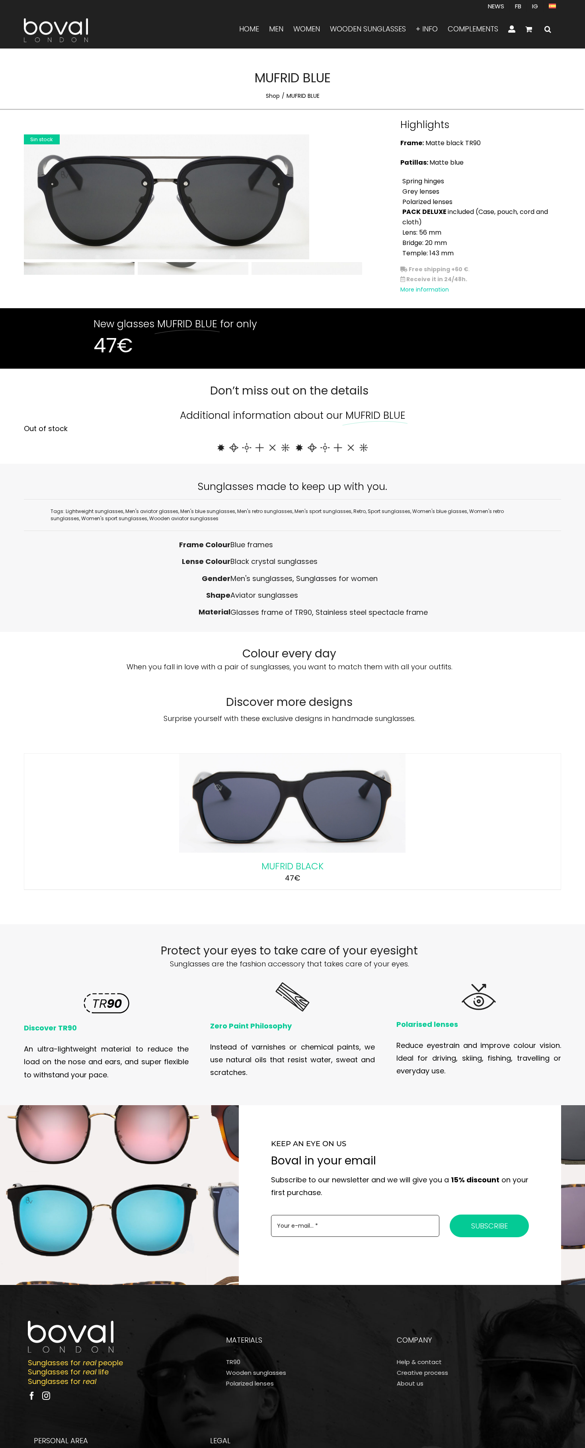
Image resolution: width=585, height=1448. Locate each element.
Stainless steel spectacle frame (372, 612)
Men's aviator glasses (151, 511)
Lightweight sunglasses (94, 511)
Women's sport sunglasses (114, 518)
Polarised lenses (427, 1024)
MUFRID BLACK (292, 866)
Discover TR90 (50, 1028)
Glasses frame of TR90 (271, 612)
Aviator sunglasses (264, 595)
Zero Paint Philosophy (251, 1026)
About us (410, 1383)
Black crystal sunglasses (274, 561)
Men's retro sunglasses (264, 511)
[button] (547, 29)
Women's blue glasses (439, 511)
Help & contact (419, 1362)
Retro (359, 511)
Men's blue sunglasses (207, 511)
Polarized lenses (250, 1383)
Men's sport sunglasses (322, 511)
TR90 (233, 1362)
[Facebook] (32, 1396)
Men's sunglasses (261, 578)
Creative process (422, 1372)
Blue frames (251, 545)
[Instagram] (46, 1396)
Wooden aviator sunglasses (183, 518)
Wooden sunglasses (256, 1372)
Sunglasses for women (337, 578)
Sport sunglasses (389, 511)
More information (424, 289)
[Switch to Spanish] (552, 6)
